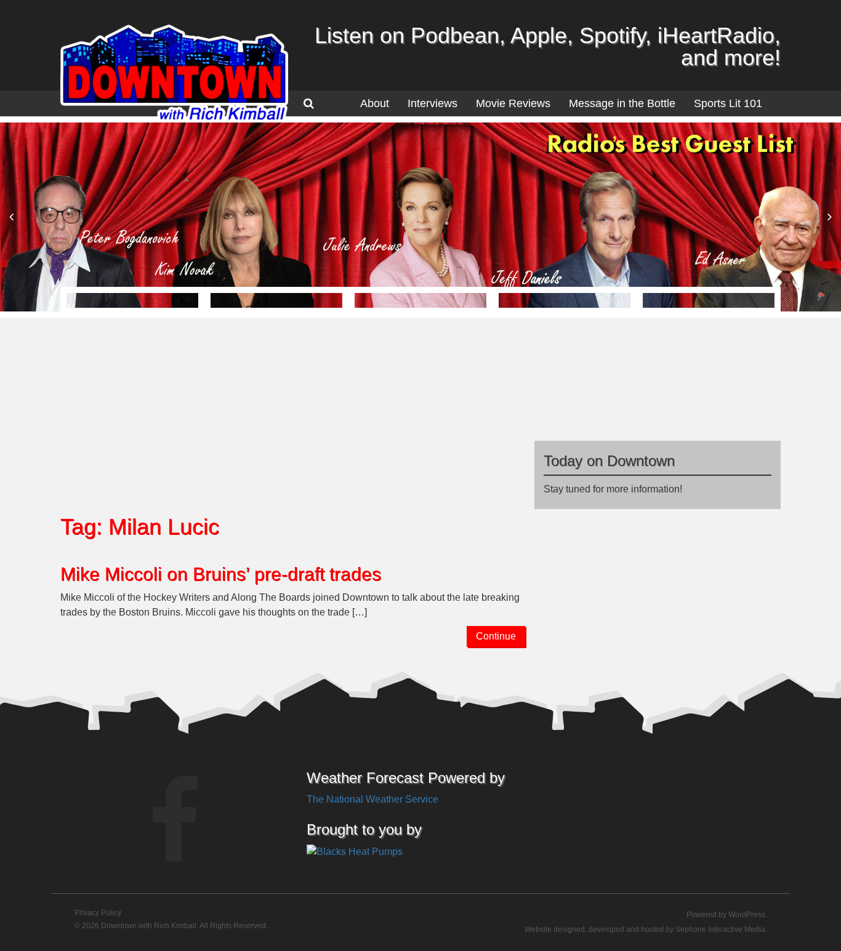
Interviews (432, 103)
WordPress (746, 914)
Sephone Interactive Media (720, 929)
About (374, 103)
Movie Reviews (513, 103)
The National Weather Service (372, 799)
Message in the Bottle (622, 103)
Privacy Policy (97, 913)
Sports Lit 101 (728, 103)
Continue (496, 636)
